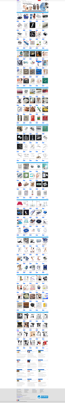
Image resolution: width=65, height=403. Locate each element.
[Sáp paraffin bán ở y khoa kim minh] (45, 118)
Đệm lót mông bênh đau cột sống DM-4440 (19, 19)
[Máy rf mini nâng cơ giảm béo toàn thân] (20, 81)
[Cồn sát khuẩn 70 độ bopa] (45, 193)
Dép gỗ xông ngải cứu (31, 290)
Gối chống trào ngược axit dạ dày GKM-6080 (38, 19)
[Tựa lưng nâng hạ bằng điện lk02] (45, 221)
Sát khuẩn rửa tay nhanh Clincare (19, 121)
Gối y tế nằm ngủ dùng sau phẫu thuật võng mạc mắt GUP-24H (32, 224)
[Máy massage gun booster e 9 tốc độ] (32, 316)
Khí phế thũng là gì (29, 374)
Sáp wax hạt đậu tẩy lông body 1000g (45, 112)
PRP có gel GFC (18, 112)
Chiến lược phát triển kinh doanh (19, 392)
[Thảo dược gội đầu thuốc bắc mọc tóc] (20, 296)
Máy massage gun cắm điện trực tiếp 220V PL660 (32, 328)
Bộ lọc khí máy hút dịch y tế (38, 233)
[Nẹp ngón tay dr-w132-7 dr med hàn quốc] (32, 258)
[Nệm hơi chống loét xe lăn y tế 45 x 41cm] (20, 203)
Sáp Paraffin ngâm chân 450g (25, 121)
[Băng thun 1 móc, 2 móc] (26, 184)
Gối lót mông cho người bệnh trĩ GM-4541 (39, 224)
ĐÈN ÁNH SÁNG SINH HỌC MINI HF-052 (39, 66)
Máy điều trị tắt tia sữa (44, 37)
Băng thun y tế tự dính (31, 187)
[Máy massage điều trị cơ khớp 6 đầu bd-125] (32, 343)
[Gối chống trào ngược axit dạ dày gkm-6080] (39, 16)
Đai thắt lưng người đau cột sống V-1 (39, 281)
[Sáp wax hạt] (39, 118)
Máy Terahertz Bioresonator (38, 37)
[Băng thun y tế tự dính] (32, 184)
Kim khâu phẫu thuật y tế (38, 187)
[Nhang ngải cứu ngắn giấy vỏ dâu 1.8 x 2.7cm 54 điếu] (32, 296)
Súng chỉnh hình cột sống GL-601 (25, 281)
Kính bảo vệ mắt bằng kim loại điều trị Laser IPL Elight (26, 57)
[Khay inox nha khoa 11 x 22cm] (45, 138)
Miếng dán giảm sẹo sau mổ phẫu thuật (32, 46)
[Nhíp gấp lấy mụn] (39, 92)
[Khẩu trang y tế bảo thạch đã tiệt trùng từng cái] (26, 166)
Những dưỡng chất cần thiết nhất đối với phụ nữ (42, 374)
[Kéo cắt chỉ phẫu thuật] (45, 146)
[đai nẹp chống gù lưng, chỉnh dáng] (32, 250)
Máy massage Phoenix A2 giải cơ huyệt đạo (44, 319)
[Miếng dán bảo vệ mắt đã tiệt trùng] (45, 175)
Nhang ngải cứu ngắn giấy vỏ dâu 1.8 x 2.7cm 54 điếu (32, 299)
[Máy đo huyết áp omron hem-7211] (32, 267)
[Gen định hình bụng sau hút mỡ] (45, 72)
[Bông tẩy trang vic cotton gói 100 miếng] (39, 109)
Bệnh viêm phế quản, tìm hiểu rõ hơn (31, 373)
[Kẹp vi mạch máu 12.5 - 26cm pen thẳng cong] (26, 155)
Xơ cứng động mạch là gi (40, 353)
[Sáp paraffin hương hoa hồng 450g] (32, 118)
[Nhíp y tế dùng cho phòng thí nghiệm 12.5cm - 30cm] (26, 146)
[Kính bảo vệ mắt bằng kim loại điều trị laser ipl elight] (26, 54)
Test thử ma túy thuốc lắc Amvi (19, 28)
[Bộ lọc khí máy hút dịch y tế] (39, 230)
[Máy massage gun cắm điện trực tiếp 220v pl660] (32, 325)
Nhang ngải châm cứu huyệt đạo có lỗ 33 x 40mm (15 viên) (26, 299)
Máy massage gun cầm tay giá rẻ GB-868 (39, 337)
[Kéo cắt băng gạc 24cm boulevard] (45, 129)
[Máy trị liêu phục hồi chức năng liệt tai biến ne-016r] (45, 278)
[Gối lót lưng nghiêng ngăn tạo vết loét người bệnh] (20, 221)
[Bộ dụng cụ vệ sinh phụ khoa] (26, 138)
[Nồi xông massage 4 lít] (32, 305)
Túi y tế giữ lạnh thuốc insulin (25, 19)
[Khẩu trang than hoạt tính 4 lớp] (20, 175)
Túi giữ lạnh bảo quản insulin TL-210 (45, 19)
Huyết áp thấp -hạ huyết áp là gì (41, 355)
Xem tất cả (26, 350)
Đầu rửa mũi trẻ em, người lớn (32, 37)
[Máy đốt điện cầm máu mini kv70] (20, 72)
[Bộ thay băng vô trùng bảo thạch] (20, 166)
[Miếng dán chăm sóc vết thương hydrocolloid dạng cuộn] (32, 175)
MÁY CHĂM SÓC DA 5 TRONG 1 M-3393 (26, 66)
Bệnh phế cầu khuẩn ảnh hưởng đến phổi (31, 375)
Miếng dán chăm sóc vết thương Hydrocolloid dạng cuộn (32, 178)
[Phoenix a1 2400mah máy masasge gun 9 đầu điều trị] (39, 316)
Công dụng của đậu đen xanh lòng (30, 353)
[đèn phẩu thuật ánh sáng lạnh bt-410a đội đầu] (20, 129)
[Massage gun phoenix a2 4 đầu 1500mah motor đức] (26, 316)
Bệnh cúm (28, 376)
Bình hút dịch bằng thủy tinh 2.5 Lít (19, 233)
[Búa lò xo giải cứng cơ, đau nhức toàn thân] (26, 287)
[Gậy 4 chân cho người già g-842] (26, 203)
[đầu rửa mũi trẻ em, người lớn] (32, 34)
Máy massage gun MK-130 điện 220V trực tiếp (26, 328)
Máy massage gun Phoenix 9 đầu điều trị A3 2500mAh (19, 337)
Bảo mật (40, 392)
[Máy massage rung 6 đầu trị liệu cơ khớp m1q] (45, 343)
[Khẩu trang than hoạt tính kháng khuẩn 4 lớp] (39, 166)
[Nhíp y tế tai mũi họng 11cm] (39, 146)
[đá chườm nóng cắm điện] (20, 287)
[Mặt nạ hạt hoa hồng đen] (20, 100)
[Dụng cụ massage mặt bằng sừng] (20, 63)
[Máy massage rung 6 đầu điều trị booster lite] (39, 343)
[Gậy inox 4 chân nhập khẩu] (32, 203)
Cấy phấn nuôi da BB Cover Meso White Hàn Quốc (45, 28)
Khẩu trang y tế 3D (24, 178)
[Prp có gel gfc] (20, 109)
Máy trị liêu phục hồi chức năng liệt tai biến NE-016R (45, 281)
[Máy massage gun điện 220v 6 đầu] (45, 325)
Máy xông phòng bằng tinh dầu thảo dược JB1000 (39, 57)
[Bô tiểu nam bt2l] (20, 212)
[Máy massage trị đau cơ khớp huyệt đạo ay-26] (26, 343)
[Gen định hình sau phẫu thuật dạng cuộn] (32, 81)
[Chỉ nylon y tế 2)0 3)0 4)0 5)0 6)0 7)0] (45, 184)
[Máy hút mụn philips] (32, 63)
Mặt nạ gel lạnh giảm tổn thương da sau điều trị (19, 57)
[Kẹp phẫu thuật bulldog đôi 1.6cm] (26, 72)
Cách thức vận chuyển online (34, 390)
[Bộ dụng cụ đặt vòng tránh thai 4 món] (32, 155)
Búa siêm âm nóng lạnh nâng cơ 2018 (44, 66)
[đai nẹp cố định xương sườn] (39, 250)
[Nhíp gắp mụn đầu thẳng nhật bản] (20, 92)
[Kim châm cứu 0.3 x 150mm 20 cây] (39, 305)
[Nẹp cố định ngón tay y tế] (20, 258)
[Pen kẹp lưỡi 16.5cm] (20, 155)
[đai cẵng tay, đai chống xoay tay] (20, 267)
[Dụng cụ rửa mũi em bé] (26, 34)
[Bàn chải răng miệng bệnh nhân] (32, 25)
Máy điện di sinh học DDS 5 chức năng (38, 290)
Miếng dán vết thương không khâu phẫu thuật (38, 178)
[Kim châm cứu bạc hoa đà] (45, 305)
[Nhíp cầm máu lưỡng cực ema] (32, 129)
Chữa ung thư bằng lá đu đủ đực (43, 370)
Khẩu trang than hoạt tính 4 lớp (19, 178)
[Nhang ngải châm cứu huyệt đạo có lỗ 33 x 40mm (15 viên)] (26, 296)
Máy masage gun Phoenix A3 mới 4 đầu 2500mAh (45, 337)
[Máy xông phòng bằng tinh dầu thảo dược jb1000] (39, 54)
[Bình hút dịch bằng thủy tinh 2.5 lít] (20, 230)
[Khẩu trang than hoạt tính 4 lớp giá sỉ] (32, 166)
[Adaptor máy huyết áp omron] (32, 241)
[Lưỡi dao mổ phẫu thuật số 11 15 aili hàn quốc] (20, 138)
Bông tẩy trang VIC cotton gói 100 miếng (38, 112)
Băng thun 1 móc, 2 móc (25, 187)
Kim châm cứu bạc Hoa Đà (44, 308)
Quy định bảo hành (41, 390)
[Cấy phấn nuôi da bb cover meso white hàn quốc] (45, 25)
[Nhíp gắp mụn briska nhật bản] (32, 92)
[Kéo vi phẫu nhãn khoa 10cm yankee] (32, 146)
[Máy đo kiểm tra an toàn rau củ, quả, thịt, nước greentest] (39, 43)
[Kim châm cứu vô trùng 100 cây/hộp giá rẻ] (45, 287)
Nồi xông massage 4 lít (31, 308)
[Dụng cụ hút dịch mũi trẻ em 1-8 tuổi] (39, 25)
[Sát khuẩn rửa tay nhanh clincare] (20, 118)
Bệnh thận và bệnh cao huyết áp (22, 370)
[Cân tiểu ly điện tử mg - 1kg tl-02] (26, 241)
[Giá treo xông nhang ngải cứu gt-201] (39, 296)
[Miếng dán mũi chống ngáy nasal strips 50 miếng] (32, 16)
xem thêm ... (47, 86)
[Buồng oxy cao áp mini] (45, 43)
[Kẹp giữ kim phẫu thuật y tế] (39, 155)
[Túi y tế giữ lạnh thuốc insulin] (26, 16)
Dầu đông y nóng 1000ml (19, 281)
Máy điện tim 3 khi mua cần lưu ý (30, 354)
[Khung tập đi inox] (45, 203)
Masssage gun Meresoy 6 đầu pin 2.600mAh (38, 328)
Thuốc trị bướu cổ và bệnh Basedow (30, 355)
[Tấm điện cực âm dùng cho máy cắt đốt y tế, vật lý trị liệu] (26, 129)
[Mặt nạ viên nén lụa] (45, 100)
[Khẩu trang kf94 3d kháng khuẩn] (45, 166)
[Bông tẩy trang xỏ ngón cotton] (32, 100)
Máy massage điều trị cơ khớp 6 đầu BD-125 (32, 346)
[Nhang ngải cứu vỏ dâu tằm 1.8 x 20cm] (26, 305)
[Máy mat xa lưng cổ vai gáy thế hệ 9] (32, 334)
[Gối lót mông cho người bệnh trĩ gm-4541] (39, 221)
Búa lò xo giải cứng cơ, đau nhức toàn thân (25, 290)
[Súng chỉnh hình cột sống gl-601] (26, 278)
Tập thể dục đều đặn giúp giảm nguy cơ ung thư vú (42, 375)
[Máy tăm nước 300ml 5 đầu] (26, 25)
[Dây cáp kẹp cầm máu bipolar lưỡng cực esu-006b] (39, 129)
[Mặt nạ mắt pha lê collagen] (26, 100)
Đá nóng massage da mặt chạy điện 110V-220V (45, 57)
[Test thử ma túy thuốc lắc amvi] (20, 25)
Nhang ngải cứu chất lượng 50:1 (19, 308)
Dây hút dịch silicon (43, 233)
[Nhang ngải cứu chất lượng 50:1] (20, 305)
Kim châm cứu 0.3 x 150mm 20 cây (38, 308)
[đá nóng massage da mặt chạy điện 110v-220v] (45, 54)
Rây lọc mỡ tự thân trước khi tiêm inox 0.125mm (32, 57)
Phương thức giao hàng (26, 392)
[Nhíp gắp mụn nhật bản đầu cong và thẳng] (45, 92)
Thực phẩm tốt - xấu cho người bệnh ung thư (42, 372)
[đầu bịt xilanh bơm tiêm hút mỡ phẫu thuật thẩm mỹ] (39, 72)
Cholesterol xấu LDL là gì (19, 353)
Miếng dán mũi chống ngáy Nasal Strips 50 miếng (32, 19)
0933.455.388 (18, 396)
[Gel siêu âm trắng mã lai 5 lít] (26, 92)
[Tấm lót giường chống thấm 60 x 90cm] (39, 212)
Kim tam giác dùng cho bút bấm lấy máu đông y (45, 299)
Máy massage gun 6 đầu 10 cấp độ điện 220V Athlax (19, 346)
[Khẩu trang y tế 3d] (26, 175)
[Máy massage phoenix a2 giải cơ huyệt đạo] (45, 316)
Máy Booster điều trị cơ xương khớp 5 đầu (26, 337)
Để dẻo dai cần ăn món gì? (40, 373)
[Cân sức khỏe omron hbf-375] (45, 258)
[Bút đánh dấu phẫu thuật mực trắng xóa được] (45, 81)
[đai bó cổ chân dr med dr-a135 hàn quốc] (39, 258)
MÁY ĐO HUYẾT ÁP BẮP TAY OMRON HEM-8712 (44, 244)
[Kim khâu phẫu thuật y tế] (39, 184)
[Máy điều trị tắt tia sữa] (45, 34)
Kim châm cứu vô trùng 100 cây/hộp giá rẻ (45, 290)
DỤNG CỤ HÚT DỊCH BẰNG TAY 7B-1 (32, 233)
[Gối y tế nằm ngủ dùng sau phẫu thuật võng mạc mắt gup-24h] (32, 221)
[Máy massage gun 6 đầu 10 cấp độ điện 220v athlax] (20, 343)
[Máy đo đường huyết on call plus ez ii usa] (26, 267)
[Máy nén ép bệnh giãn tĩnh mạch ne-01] (20, 241)
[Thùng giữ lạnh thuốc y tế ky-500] (20, 43)
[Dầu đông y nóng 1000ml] (20, 278)
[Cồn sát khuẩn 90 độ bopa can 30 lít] (20, 193)
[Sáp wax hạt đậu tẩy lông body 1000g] (45, 109)
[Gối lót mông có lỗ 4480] (26, 221)
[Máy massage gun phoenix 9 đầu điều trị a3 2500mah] (20, 334)
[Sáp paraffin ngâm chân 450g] (26, 118)
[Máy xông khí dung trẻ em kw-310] (26, 250)
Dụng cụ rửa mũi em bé (25, 37)
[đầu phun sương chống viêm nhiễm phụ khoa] (32, 138)
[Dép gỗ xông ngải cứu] (32, 287)
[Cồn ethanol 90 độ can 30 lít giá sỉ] (39, 193)
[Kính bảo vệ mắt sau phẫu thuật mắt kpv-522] (20, 34)
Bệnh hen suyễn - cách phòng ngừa (33, 370)
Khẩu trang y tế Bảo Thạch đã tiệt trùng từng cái (25, 169)
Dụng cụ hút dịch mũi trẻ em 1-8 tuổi (39, 28)
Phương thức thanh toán (26, 390)
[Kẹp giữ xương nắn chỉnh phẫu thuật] (45, 155)
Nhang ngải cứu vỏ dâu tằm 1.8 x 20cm (25, 308)
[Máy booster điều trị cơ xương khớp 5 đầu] (26, 334)
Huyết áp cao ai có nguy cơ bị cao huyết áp (41, 354)
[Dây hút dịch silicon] (45, 230)
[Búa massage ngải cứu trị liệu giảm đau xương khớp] (32, 278)
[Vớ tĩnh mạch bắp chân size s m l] (45, 250)
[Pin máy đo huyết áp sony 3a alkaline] (45, 267)
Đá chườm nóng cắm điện (19, 290)
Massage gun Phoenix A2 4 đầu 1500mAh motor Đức (25, 319)
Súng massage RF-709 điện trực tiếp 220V (20, 319)
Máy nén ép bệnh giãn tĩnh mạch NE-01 (20, 244)
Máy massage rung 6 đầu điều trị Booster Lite (38, 346)
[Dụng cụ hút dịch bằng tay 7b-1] (32, 230)
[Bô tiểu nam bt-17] (26, 212)
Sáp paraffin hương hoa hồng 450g (32, 121)
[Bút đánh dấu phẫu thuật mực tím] (39, 81)
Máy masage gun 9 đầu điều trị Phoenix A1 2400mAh (19, 328)
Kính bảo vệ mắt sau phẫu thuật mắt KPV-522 (20, 37)
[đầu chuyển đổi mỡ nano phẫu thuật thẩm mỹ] (32, 72)
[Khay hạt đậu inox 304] (39, 138)
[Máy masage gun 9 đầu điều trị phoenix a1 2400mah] (20, 325)
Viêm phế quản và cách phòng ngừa (30, 372)
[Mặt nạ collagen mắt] (39, 100)
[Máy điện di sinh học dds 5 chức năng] (39, 287)
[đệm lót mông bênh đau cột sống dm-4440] (20, 16)
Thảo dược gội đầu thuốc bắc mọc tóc (19, 299)
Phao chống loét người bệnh (25, 233)
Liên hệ (17, 390)
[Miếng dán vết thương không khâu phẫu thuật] (39, 175)
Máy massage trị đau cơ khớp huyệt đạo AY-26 (26, 346)
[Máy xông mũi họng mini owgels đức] (39, 267)
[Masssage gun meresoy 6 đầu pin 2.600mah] (39, 325)
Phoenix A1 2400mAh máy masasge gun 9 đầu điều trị (38, 319)
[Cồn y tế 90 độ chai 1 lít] (32, 193)
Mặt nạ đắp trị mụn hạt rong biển (25, 112)
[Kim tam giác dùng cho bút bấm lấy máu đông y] (45, 296)
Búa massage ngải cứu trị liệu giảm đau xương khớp (32, 281)
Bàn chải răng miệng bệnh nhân (32, 28)
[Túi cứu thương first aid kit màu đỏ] (20, 184)
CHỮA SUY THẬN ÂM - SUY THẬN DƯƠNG (20, 372)
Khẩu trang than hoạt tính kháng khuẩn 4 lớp (38, 169)
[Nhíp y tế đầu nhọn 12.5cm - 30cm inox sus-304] (20, 146)
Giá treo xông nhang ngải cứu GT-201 (39, 299)
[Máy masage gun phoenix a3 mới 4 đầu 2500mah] (45, 334)
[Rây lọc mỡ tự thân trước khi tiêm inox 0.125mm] (32, 54)
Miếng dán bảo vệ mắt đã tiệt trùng (45, 178)
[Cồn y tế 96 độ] (26, 193)
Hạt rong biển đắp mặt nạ (32, 112)
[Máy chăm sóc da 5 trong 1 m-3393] (26, 63)
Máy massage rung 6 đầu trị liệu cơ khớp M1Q (45, 346)
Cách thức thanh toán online (34, 392)
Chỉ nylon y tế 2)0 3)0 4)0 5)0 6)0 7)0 (45, 187)
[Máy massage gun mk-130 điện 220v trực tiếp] (26, 325)
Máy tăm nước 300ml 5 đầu (25, 28)
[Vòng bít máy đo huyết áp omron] (39, 241)
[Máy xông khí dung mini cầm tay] (20, 250)
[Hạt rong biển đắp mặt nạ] (32, 109)
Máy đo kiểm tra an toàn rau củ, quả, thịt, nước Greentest (39, 46)
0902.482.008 (21, 396)
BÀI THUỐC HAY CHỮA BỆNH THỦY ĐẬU (41, 376)
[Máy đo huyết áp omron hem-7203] (26, 258)
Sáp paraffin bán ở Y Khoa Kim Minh (45, 121)
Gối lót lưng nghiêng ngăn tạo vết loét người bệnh (19, 224)
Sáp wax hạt (37, 121)
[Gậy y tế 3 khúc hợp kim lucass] (39, 203)
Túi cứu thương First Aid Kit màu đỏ (20, 187)
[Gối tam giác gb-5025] (45, 212)
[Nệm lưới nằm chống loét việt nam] (32, 212)
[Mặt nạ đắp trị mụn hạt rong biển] (26, 109)
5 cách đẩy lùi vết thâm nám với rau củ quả (20, 367)
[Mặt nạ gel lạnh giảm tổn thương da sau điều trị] (20, 54)
